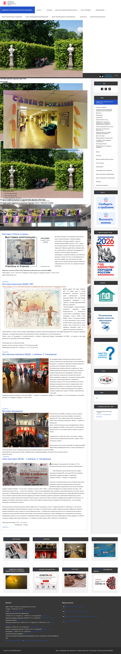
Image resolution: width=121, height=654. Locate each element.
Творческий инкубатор (97, 17)
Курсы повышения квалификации (37, 17)
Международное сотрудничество (104, 138)
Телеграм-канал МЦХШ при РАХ (74, 607)
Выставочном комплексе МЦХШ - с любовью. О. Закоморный (29, 354)
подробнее (16, 583)
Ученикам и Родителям (82, 650)
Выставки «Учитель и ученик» (15, 234)
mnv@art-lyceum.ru (28, 611)
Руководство (99, 117)
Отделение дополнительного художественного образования (81, 616)
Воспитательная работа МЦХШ (105, 650)
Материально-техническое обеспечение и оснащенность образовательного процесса (103, 123)
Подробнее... (5, 281)
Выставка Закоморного (12, 411)
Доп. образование (71, 650)
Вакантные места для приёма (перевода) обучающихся (103, 133)
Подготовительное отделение (12, 17)
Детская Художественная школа (66, 10)
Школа (39, 10)
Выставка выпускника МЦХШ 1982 (17, 284)
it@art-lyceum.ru (28, 633)
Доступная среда (100, 135)
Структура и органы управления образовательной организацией (104, 110)
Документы (99, 113)
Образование (100, 10)
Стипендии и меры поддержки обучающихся (103, 141)
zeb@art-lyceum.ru (47, 629)
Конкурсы (83, 17)
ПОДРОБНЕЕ (106, 292)
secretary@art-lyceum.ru (16, 611)
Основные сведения (101, 107)
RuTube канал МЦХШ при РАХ (73, 621)
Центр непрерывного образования (63, 17)
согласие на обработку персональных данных (36, 640)
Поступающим (86, 10)
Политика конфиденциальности (14, 640)
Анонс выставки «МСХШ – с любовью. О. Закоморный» (26, 459)
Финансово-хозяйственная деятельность (102, 129)
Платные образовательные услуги (104, 126)
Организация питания (101, 143)
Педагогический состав (102, 119)
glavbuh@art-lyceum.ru (37, 631)
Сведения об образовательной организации (17, 10)
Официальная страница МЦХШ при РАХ (76, 611)
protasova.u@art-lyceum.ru (36, 627)
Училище (49, 10)
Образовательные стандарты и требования (104, 146)
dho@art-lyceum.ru (46, 616)
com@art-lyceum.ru (22, 620)
